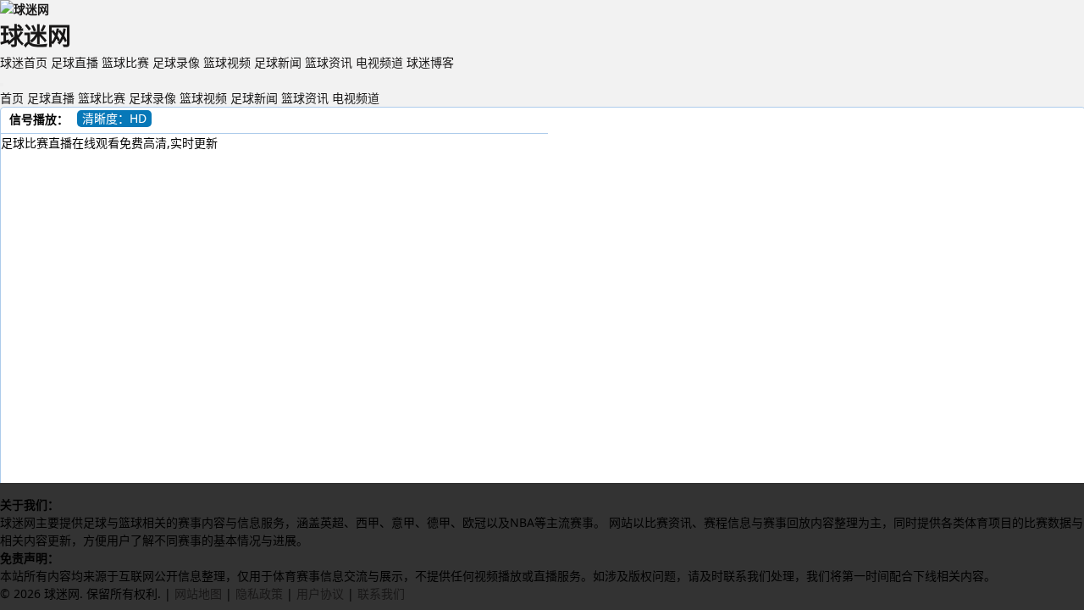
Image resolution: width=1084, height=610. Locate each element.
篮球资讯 (328, 62)
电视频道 (379, 62)
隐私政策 (259, 593)
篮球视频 (227, 62)
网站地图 (198, 593)
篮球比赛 (125, 62)
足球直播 (74, 62)
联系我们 (381, 593)
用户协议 (320, 593)
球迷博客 (430, 62)
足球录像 (176, 62)
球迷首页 (23, 62)
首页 (12, 98)
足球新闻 (277, 62)
